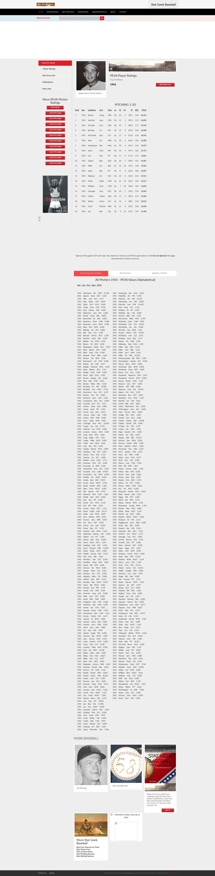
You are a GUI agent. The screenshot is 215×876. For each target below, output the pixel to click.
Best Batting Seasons (85, 856)
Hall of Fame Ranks (85, 852)
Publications (83, 12)
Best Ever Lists (68, 12)
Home (40, 12)
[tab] (91, 273)
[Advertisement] (107, 40)
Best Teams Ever (83, 849)
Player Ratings (53, 12)
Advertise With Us (99, 12)
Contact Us (42, 873)
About (113, 12)
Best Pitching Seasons (86, 854)
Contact (122, 12)
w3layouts (173, 873)
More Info (47, 89)
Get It (167, 810)
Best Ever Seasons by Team (88, 847)
